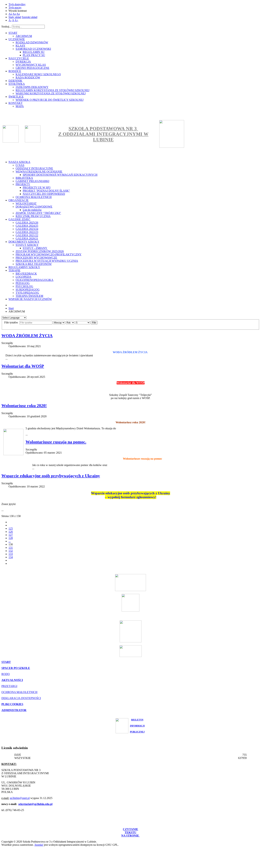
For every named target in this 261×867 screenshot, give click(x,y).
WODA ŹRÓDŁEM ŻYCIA (27, 335)
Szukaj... (6, 26)
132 (11, 550)
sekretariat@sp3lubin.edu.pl (35, 804)
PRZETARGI (9, 686)
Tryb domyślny (17, 4)
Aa (10, 13)
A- (10, 20)
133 (11, 553)
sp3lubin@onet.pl (20, 798)
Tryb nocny (15, 7)
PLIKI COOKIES (12, 704)
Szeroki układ (29, 17)
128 (11, 538)
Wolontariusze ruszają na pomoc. (56, 442)
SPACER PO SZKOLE (15, 668)
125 (11, 528)
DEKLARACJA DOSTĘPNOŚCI (21, 698)
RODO (5, 674)
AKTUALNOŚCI (12, 680)
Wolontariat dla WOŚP (22, 366)
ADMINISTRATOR (13, 710)
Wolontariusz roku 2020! (24, 405)
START (6, 661)
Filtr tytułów (11, 322)
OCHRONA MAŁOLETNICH (19, 692)
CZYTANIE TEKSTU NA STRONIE (130, 832)
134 (11, 557)
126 (11, 531)
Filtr (94, 322)
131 (11, 547)
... (10, 541)
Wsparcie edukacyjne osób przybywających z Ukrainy (50, 475)
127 (11, 534)
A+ (16, 20)
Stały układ (15, 17)
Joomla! (38, 844)
